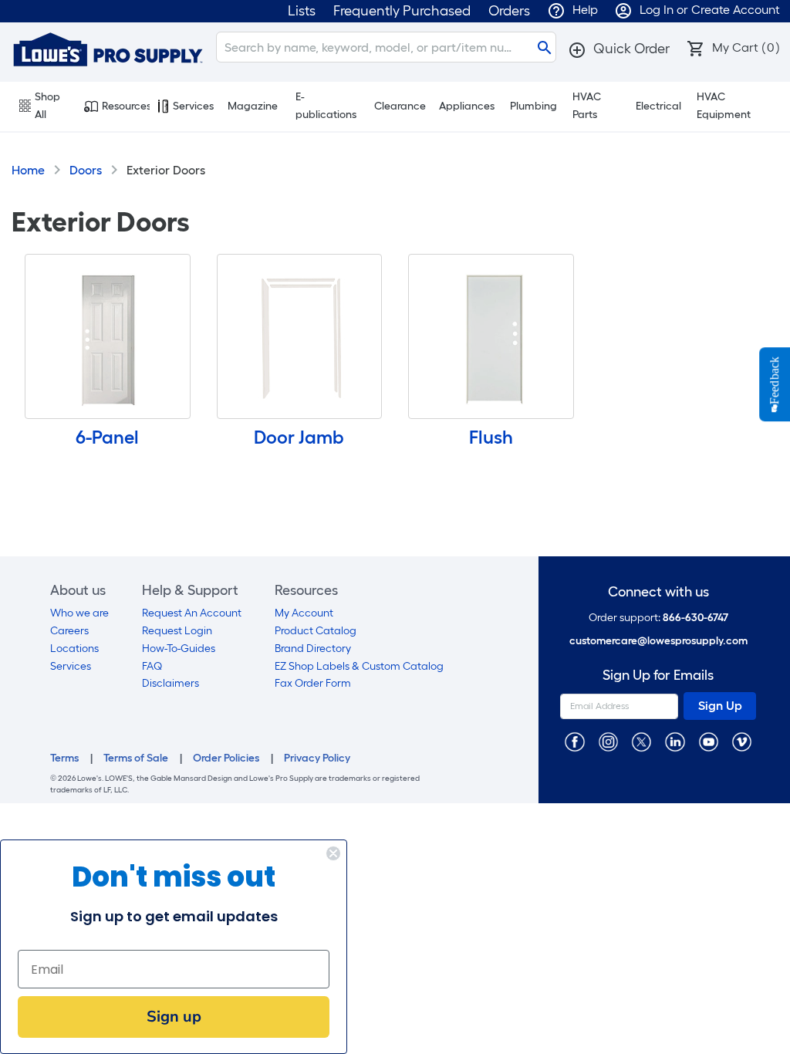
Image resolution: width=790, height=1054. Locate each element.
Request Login (177, 630)
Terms (64, 758)
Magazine (253, 106)
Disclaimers (170, 683)
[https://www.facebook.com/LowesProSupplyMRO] (574, 741)
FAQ (152, 666)
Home (28, 170)
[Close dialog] (333, 853)
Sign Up (720, 705)
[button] (618, 48)
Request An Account (191, 613)
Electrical (658, 106)
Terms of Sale (135, 758)
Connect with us (658, 592)
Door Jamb (299, 437)
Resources (126, 106)
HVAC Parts (586, 105)
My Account (304, 613)
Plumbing (533, 106)
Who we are (79, 613)
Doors (85, 170)
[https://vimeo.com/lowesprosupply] (741, 741)
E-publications (325, 105)
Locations (74, 648)
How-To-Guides (178, 648)
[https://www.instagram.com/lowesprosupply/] (608, 741)
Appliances (467, 106)
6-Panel (107, 437)
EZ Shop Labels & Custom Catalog (359, 666)
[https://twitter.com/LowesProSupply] (641, 741)
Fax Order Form (313, 683)
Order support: (658, 617)
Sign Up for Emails (658, 675)
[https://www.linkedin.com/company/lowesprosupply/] (674, 741)
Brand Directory (313, 648)
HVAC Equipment (724, 105)
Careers (69, 630)
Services (193, 106)
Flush (491, 437)
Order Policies (226, 758)
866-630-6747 (695, 617)
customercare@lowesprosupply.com (658, 640)
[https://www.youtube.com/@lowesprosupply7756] (708, 741)
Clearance (400, 106)
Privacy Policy (317, 758)
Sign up (174, 1016)
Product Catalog (315, 630)
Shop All (47, 105)
